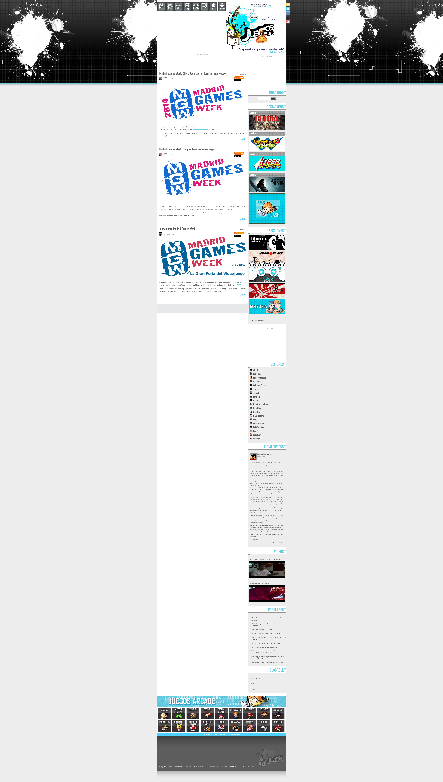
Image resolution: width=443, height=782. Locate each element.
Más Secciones (259, 321)
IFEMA (238, 285)
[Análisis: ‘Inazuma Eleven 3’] (267, 150)
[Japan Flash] (267, 265)
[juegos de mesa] (207, 726)
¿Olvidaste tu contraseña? (269, 19)
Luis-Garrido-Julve (260, 404)
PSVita (196, 8)
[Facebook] (288, 13)
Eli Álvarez (257, 382)
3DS (187, 9)
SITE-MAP (230, 734)
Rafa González (258, 427)
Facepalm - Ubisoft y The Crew (261, 630)
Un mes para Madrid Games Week (177, 229)
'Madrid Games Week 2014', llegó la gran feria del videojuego (192, 74)
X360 (161, 8)
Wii (178, 8)
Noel (255, 420)
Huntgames (255, 678)
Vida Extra (254, 684)
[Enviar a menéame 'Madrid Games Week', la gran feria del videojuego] (239, 154)
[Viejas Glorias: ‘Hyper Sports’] (267, 171)
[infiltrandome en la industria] (267, 249)
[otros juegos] (263, 726)
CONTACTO (206, 734)
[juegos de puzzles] (278, 726)
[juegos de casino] (207, 713)
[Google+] (288, 17)
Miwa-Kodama (258, 416)
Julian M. (165, 77)
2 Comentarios (242, 74)
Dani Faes (257, 374)
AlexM (255, 370)
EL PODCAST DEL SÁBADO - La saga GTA (264, 647)
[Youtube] (288, 21)
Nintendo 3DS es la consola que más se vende (267, 633)
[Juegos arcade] (178, 713)
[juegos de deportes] (249, 713)
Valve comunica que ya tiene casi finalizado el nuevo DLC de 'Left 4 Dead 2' (266, 652)
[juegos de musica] (249, 726)
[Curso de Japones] (267, 297)
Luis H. (255, 401)
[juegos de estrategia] (164, 726)
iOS (213, 9)
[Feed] (288, 4)
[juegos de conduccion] (235, 713)
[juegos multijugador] (235, 726)
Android (222, 9)
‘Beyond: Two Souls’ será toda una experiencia (267, 643)
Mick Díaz (257, 412)
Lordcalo (256, 397)
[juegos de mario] (192, 726)
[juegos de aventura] (192, 713)
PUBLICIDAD (223, 734)
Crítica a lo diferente (264, 454)
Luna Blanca (258, 408)
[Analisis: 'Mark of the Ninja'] (267, 192)
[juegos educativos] (278, 713)
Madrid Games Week (200, 129)
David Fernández (259, 378)
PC (204, 8)
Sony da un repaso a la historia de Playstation (267, 663)
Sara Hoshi (257, 435)
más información (208, 767)
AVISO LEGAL (215, 734)
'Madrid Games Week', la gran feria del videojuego (186, 149)
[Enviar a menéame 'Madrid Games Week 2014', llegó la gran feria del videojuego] (239, 78)
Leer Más (243, 139)
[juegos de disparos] (263, 713)
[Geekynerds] (267, 313)
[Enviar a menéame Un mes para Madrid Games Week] (239, 234)
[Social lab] (267, 281)
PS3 (170, 8)
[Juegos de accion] (164, 713)
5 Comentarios (278, 543)
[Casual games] (221, 713)
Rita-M (255, 431)
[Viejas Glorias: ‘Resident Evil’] (267, 130)
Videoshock (255, 689)
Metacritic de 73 (272, 462)
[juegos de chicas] (178, 726)
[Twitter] (288, 9)
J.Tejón (255, 389)
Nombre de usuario (253, 10)
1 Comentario (241, 229)
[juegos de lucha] (221, 726)
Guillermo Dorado (259, 385)
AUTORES (237, 734)
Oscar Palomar (258, 424)
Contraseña (253, 13)
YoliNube (256, 439)
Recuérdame (267, 17)
